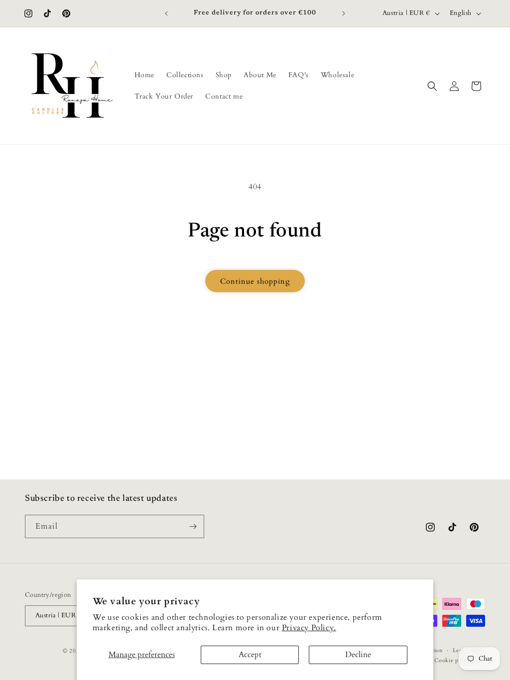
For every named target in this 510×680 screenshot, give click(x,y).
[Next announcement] (344, 13)
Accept (250, 654)
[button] (432, 86)
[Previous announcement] (166, 13)
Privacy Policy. (309, 627)
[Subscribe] (193, 526)
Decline (358, 654)
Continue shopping (255, 281)
